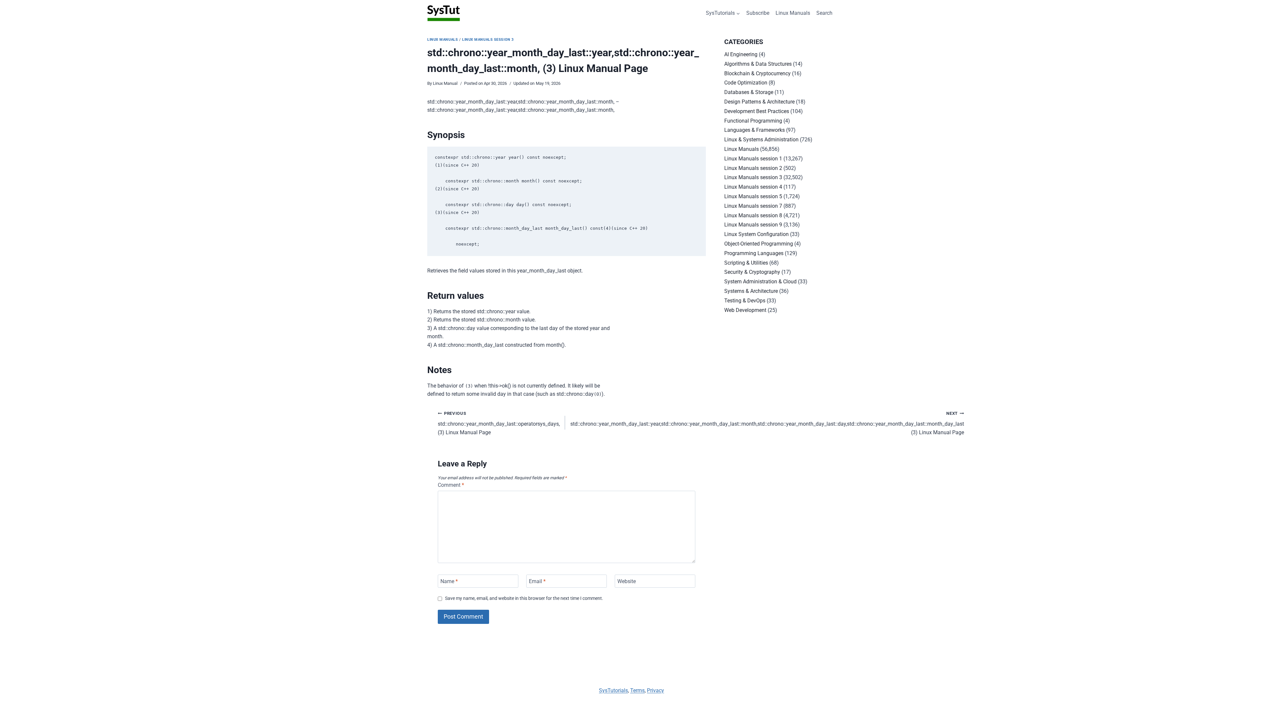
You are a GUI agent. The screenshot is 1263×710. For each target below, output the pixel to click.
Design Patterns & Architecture (759, 102)
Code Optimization (745, 83)
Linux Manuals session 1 (753, 158)
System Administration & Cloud (760, 281)
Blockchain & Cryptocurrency (757, 73)
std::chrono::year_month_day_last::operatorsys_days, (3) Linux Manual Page (499, 423)
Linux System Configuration (756, 234)
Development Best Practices (756, 111)
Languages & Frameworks (754, 130)
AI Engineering (740, 54)
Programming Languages (753, 253)
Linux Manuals (793, 13)
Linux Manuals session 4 (753, 187)
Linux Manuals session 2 (753, 168)
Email (537, 581)
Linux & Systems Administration (761, 139)
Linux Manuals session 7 (753, 206)
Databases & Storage (748, 92)
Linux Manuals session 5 (753, 196)
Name (449, 581)
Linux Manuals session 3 (488, 39)
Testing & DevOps (744, 300)
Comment (451, 485)
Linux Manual (445, 83)
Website (626, 581)
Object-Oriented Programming (758, 244)
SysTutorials (613, 690)
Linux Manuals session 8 (753, 215)
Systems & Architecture (751, 291)
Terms (637, 690)
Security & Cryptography (752, 272)
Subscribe (757, 13)
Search (824, 13)
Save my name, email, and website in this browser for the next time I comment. (524, 598)
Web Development (745, 310)
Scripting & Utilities (746, 263)
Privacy (655, 690)
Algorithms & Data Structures (758, 64)
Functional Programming (753, 121)
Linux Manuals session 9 (753, 225)
